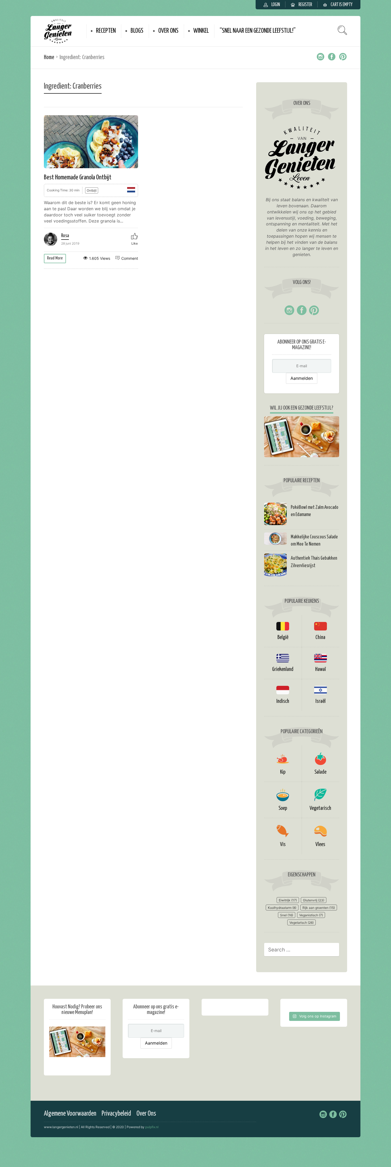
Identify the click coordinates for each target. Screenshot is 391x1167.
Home (49, 57)
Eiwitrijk (288, 900)
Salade (320, 772)
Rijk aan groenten (318, 908)
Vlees (320, 844)
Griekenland (282, 669)
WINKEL (201, 31)
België (282, 637)
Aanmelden (301, 378)
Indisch (282, 701)
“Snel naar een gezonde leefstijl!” (258, 31)
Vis (283, 844)
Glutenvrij (313, 900)
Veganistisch (311, 915)
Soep (282, 808)
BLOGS (137, 31)
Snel (286, 915)
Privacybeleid (116, 1113)
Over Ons (146, 1113)
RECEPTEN (106, 31)
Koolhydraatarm (282, 908)
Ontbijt (92, 190)
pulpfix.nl (152, 1127)
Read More (55, 258)
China (320, 637)
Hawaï (320, 669)
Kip (282, 772)
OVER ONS (168, 31)
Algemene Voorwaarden (70, 1113)
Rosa (65, 235)
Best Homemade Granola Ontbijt (77, 177)
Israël (320, 701)
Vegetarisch (320, 808)
